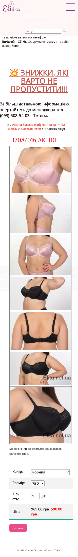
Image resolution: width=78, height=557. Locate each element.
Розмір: (18, 482)
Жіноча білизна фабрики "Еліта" (34, 125)
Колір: (17, 471)
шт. (43, 496)
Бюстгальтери (31, 129)
